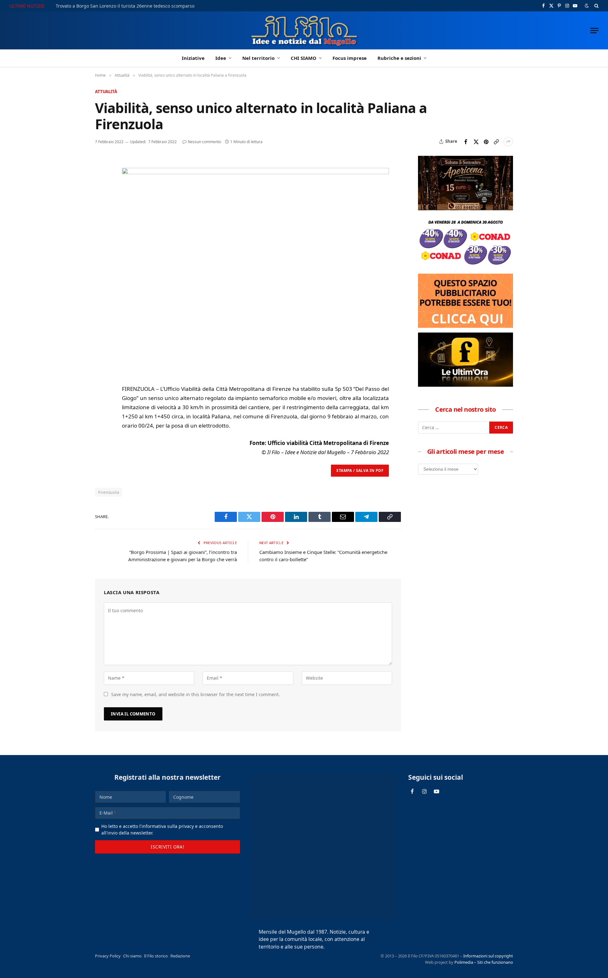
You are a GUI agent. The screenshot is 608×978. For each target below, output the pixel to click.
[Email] (101, 222)
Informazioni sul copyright (488, 956)
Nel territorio (258, 58)
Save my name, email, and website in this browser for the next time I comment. (195, 694)
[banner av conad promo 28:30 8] (465, 267)
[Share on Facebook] (466, 141)
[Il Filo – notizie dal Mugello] (304, 30)
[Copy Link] (496, 141)
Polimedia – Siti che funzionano (483, 962)
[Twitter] (101, 193)
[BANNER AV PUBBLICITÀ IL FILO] (465, 326)
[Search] (595, 5)
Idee (220, 58)
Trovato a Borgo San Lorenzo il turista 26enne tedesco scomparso (125, 6)
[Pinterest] (101, 208)
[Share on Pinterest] (486, 141)
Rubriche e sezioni (399, 58)
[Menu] (594, 30)
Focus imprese (349, 58)
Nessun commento (204, 141)
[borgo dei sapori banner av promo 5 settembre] (465, 208)
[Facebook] (101, 179)
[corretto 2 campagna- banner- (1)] (465, 385)
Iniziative (193, 58)
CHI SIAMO (303, 58)
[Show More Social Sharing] (508, 141)
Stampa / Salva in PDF (359, 470)
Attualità (106, 91)
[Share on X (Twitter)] (476, 141)
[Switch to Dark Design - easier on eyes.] (586, 5)
